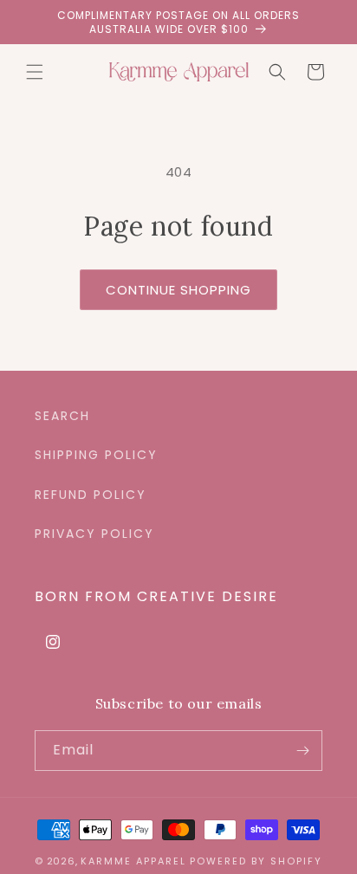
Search (62, 415)
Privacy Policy (94, 533)
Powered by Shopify (256, 861)
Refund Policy (90, 494)
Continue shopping (178, 290)
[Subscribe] (302, 750)
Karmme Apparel (133, 861)
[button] (35, 72)
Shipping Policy (96, 454)
